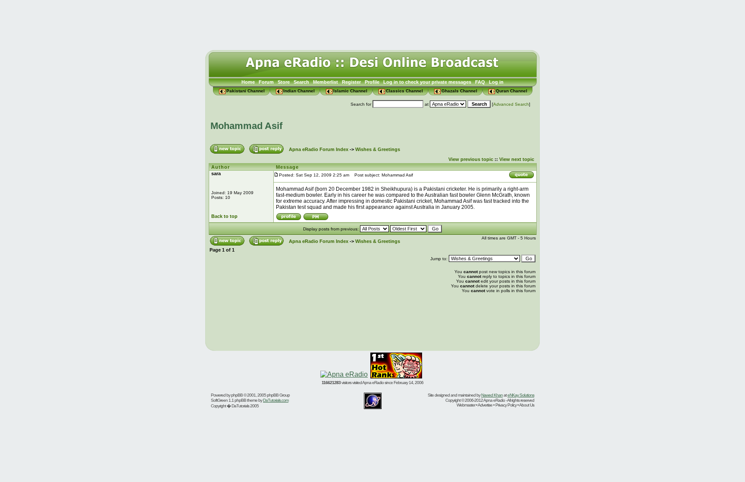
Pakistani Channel (245, 90)
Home (248, 82)
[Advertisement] (372, 22)
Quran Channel (511, 90)
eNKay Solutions (520, 395)
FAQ (480, 82)
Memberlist (325, 82)
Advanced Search (511, 104)
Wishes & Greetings (377, 149)
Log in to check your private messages (427, 82)
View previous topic (470, 159)
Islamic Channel (350, 90)
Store (284, 82)
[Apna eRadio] (344, 374)
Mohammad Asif (246, 125)
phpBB (237, 395)
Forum (266, 82)
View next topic (516, 159)
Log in (496, 82)
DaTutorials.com (275, 400)
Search (301, 82)
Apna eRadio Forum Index (318, 149)
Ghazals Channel (459, 90)
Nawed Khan (492, 395)
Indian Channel (299, 90)
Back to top (224, 216)
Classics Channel (404, 90)
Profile (372, 82)
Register (351, 82)
